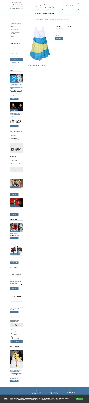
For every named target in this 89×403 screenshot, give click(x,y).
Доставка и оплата (16, 23)
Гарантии (13, 26)
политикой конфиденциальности (53, 399)
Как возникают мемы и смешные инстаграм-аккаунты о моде (15, 114)
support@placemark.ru (18, 8)
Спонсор (12, 302)
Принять (79, 398)
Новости (38, 13)
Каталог (37, 19)
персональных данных (16, 339)
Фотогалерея (14, 29)
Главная (44, 13)
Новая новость (14, 233)
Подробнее (14, 98)
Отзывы (13, 156)
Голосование (15, 317)
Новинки (13, 48)
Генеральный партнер (15, 281)
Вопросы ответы (16, 131)
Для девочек (53, 19)
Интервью (13, 219)
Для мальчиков (15, 62)
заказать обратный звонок (19, 6)
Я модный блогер (14, 190)
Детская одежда (44, 19)
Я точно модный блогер (16, 208)
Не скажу (15, 334)
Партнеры (13, 267)
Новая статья (13, 257)
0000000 (17, 3)
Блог (12, 36)
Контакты (51, 13)
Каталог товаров (15, 43)
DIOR (14, 328)
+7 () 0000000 (53, 392)
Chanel (14, 331)
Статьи (12, 243)
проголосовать (16, 341)
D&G (14, 330)
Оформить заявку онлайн (15, 33)
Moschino (15, 332)
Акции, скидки (14, 53)
